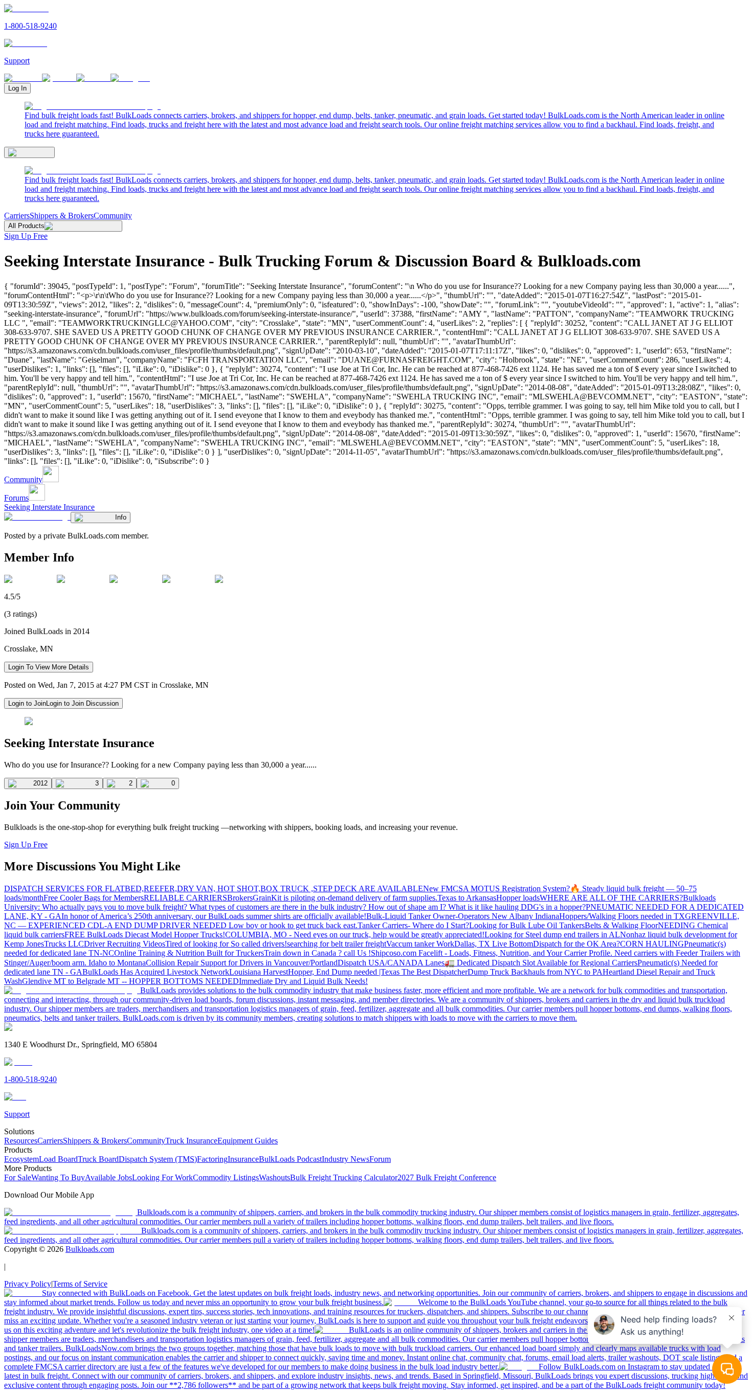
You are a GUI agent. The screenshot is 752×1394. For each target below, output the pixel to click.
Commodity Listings (226, 1177)
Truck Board (98, 1159)
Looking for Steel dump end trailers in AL (552, 934)
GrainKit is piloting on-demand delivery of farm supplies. (345, 897)
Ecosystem (21, 1159)
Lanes (435, 962)
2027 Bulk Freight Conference (446, 1177)
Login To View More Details (48, 667)
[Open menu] (29, 152)
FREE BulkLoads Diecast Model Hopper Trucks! (144, 934)
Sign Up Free (26, 236)
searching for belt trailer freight (336, 943)
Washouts (274, 1177)
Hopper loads (518, 897)
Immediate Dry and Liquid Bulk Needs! (303, 981)
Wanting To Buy (58, 1177)
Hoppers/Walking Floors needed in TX (622, 916)
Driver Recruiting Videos (124, 943)
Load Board (58, 1159)
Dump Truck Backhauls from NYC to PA (535, 972)
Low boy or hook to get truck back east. (293, 925)
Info (120, 517)
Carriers (17, 215)
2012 (40, 783)
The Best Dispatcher (435, 972)
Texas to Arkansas (466, 897)
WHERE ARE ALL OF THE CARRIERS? (611, 897)
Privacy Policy (27, 1283)
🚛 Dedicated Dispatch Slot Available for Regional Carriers (541, 962)
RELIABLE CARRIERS (185, 897)
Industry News (345, 1159)
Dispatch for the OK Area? (576, 943)
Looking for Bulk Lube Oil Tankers (527, 925)
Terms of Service (80, 1283)
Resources (20, 1140)
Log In (17, 88)
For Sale (17, 1177)
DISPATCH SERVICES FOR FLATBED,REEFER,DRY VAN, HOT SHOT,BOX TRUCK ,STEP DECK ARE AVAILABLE (213, 888)
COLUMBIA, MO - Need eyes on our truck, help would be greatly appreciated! (354, 934)
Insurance (243, 1159)
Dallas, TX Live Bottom (493, 943)
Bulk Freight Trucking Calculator (343, 1177)
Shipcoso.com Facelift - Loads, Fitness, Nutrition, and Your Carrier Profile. (492, 953)
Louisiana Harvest (258, 972)
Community (113, 215)
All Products (26, 226)
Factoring (212, 1159)
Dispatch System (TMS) (158, 1159)
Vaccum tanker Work (420, 943)
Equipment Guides (247, 1140)
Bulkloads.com (89, 1249)
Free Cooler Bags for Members (93, 897)
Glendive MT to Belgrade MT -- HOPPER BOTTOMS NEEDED (130, 981)
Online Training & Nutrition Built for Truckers (189, 953)
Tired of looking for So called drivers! (226, 943)
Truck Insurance (191, 1140)
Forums (16, 497)
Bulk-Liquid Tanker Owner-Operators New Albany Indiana (462, 916)
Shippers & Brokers (62, 215)
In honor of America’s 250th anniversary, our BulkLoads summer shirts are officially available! (213, 916)
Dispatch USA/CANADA (381, 962)
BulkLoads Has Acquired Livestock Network (155, 972)
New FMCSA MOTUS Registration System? (496, 888)
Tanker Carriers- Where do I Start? (413, 925)
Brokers (240, 897)
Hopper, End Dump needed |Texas (345, 972)
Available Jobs (108, 1177)
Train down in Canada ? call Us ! (317, 953)
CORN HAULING (652, 943)
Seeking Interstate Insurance (49, 507)
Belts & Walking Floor (621, 925)
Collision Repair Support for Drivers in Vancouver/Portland (242, 962)
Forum (380, 1159)
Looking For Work (162, 1177)
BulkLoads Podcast (290, 1159)
